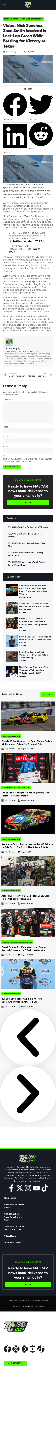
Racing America (11, 1422)
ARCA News (10, 1236)
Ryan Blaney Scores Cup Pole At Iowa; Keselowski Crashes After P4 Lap (35, 640)
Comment (8, 399)
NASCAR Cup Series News (11, 736)
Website (7, 447)
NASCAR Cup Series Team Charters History (25, 535)
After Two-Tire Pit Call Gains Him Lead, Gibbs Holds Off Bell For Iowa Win (34, 606)
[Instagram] (28, 1188)
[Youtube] (36, 1188)
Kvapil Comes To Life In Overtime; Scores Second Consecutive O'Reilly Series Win (33, 623)
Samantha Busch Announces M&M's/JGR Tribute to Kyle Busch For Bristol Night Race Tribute (33, 589)
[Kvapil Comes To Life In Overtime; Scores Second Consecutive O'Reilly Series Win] (12, 623)
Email (6, 437)
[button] (4, 5)
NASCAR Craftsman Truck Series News (23, 19)
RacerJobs (9, 1435)
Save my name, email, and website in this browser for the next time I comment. (27, 460)
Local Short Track (13, 1242)
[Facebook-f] (11, 1188)
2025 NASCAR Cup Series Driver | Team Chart (27, 544)
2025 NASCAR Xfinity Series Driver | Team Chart (25, 554)
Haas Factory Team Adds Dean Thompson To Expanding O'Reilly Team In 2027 (34, 670)
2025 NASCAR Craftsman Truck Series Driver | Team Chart (26, 563)
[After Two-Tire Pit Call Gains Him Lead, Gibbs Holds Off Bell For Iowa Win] (12, 608)
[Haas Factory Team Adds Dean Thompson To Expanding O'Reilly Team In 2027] (12, 671)
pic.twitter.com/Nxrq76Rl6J (26, 241)
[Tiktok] (44, 1188)
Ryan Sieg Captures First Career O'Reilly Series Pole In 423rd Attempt (33, 655)
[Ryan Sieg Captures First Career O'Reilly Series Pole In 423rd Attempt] (12, 656)
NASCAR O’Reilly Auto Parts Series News (13, 1217)
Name (6, 427)
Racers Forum (11, 1448)
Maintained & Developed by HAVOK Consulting (28, 1304)
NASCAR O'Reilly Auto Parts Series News (17, 942)
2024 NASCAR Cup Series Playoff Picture (28, 527)
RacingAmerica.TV (13, 1429)
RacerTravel (10, 1442)
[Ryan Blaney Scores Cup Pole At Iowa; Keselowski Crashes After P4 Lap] (12, 641)
